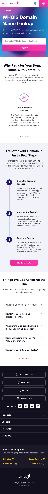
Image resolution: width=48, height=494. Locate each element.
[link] (43, 3)
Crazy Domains (35, 459)
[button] (3, 3)
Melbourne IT (9, 463)
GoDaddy (7, 459)
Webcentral (37, 463)
